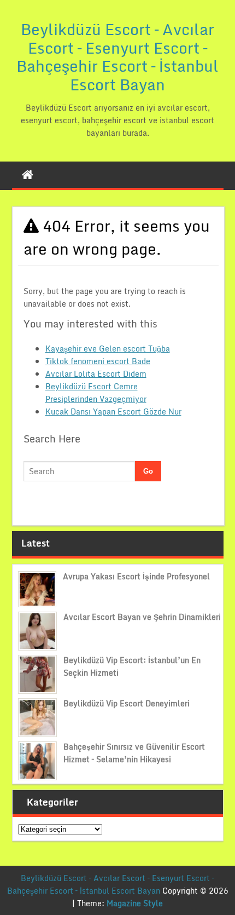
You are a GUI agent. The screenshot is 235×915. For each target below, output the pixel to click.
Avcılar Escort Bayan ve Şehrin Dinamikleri (142, 617)
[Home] (27, 175)
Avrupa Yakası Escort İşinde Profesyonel (136, 576)
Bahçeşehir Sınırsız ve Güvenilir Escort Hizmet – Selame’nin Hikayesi (134, 753)
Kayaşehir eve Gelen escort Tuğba (107, 348)
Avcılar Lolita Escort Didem (95, 373)
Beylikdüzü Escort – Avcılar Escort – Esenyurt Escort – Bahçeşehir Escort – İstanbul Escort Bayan (117, 56)
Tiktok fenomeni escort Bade (97, 361)
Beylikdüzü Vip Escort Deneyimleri (126, 703)
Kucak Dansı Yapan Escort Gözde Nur (113, 411)
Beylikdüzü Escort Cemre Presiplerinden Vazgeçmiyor (95, 392)
